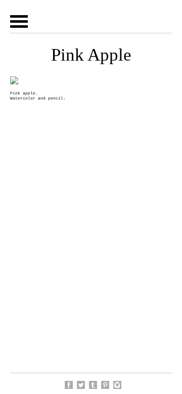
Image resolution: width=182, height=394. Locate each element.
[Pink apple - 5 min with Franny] (105, 385)
